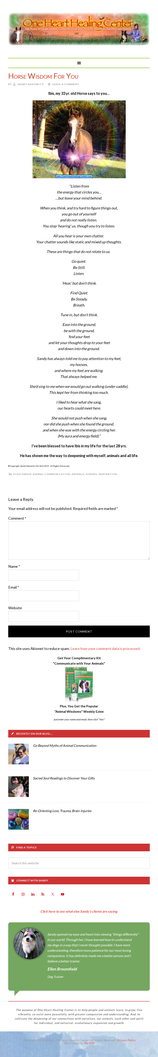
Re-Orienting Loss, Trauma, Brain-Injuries (62, 811)
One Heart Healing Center (79, 29)
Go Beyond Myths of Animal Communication (64, 745)
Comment (17, 518)
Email (13, 587)
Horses (91, 474)
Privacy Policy (126, 1040)
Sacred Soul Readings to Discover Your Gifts (64, 778)
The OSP (89, 1043)
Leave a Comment (65, 84)
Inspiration (107, 474)
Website (15, 608)
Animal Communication (51, 474)
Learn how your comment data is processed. (105, 648)
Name (14, 566)
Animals (78, 474)
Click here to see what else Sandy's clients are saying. (79, 911)
